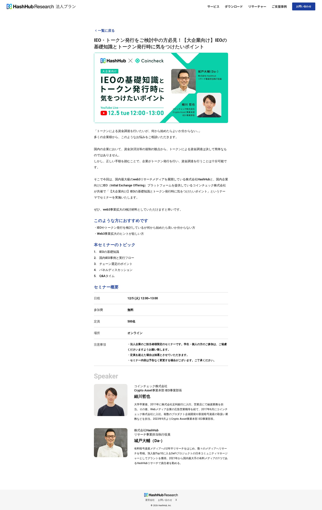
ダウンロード (234, 6)
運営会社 (150, 500)
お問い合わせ (303, 6)
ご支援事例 (279, 6)
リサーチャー (257, 6)
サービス (213, 6)
